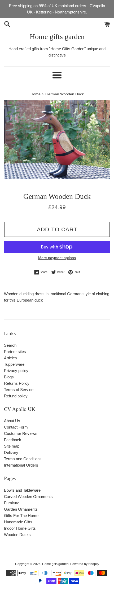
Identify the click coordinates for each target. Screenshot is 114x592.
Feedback (12, 440)
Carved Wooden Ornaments (28, 496)
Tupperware (14, 364)
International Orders (21, 465)
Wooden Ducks (17, 534)
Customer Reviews (20, 433)
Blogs (9, 377)
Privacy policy (16, 370)
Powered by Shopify (84, 564)
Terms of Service (18, 389)
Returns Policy (16, 383)
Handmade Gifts (18, 522)
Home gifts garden (57, 36)
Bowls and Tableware (22, 490)
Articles (10, 358)
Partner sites (15, 351)
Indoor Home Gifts (20, 528)
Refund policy (16, 396)
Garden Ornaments (21, 509)
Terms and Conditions (23, 459)
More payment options (57, 258)
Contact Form (16, 427)
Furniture (11, 503)
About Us (12, 421)
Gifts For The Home (21, 515)
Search (10, 345)
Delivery (11, 452)
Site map (11, 446)
